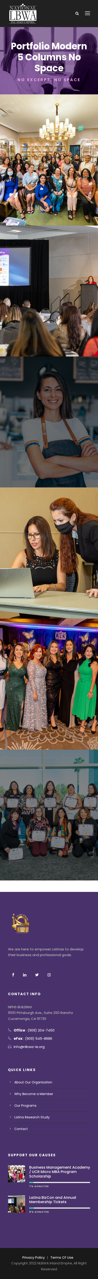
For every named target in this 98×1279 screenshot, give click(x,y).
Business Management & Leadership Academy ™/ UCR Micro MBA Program (49, 818)
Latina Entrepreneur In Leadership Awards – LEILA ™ (49, 687)
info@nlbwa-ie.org (29, 1046)
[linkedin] (24, 975)
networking (40, 170)
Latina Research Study (32, 1117)
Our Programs (25, 1105)
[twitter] (37, 975)
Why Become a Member (33, 1094)
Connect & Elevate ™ (49, 163)
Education (61, 435)
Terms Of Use (61, 1257)
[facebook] (13, 975)
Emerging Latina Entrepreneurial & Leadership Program (49, 425)
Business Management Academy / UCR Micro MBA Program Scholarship (59, 1172)
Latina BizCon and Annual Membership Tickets (52, 1200)
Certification (39, 435)
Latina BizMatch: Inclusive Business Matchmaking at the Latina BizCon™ (49, 556)
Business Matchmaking (49, 566)
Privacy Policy (33, 1257)
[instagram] (49, 975)
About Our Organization (33, 1082)
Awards (41, 301)
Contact (21, 1129)
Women (60, 170)
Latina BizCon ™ (49, 294)
